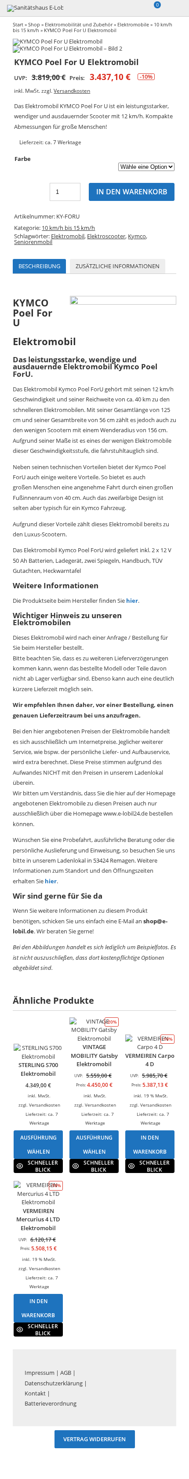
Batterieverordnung (50, 1403)
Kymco (137, 236)
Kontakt (35, 1393)
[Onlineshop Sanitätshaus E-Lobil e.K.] (35, 8)
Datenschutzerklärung (54, 1383)
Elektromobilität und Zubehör (79, 24)
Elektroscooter (106, 236)
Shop (34, 24)
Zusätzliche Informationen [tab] (118, 266)
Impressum (40, 1373)
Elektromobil (67, 236)
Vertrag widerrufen (94, 1439)
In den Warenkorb (131, 192)
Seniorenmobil (33, 242)
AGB (65, 1373)
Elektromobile (133, 24)
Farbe (23, 159)
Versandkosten (72, 90)
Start (18, 24)
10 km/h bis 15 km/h (68, 228)
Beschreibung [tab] (39, 266)
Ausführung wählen (38, 1144)
